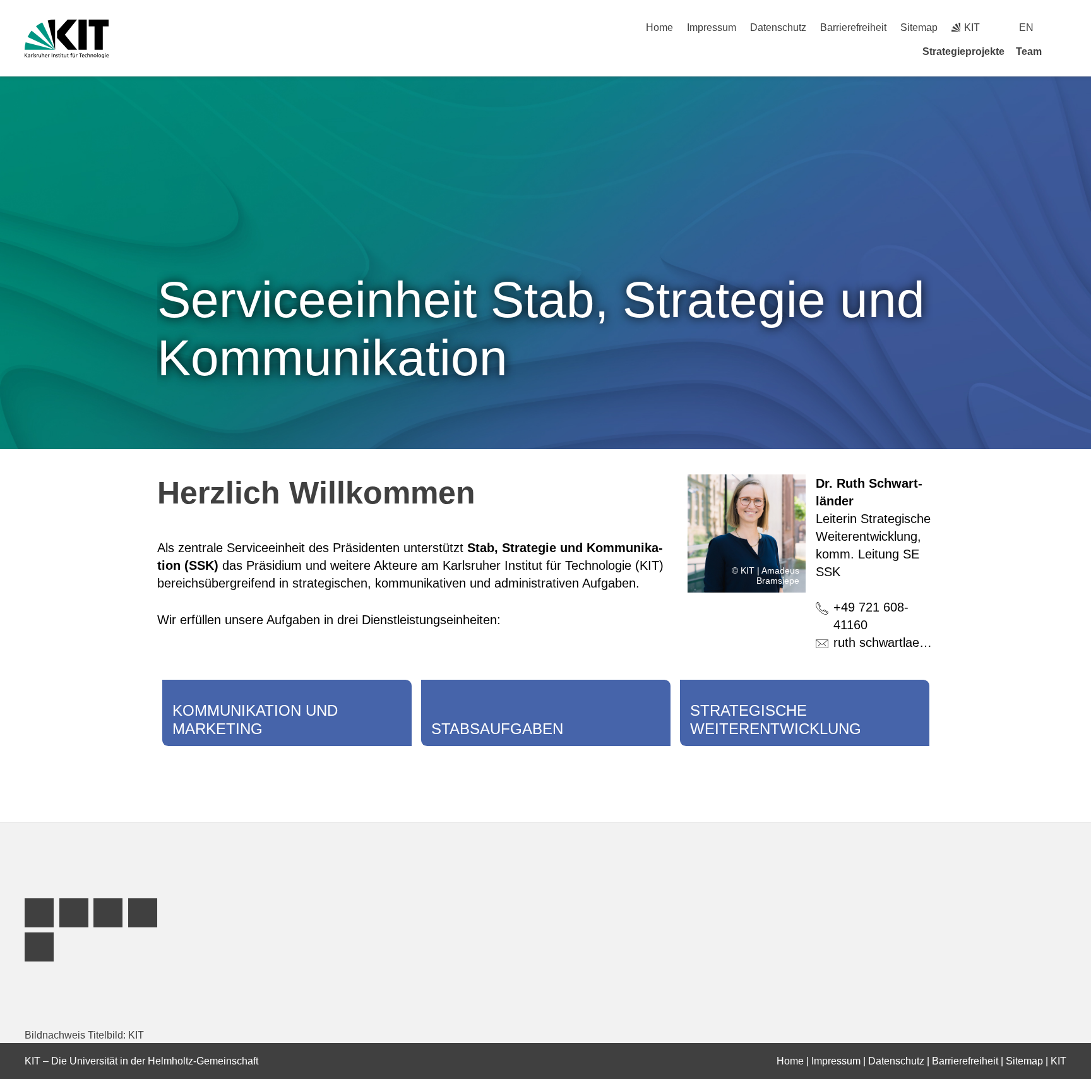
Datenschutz (778, 27)
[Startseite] (1062, 51)
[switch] (1061, 27)
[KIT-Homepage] (67, 39)
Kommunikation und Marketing (255, 719)
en (1026, 27)
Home (659, 27)
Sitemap (919, 27)
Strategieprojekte (963, 51)
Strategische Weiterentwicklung (775, 719)
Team (1029, 51)
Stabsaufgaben (497, 728)
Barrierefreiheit (853, 27)
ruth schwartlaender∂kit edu (910, 642)
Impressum (711, 27)
